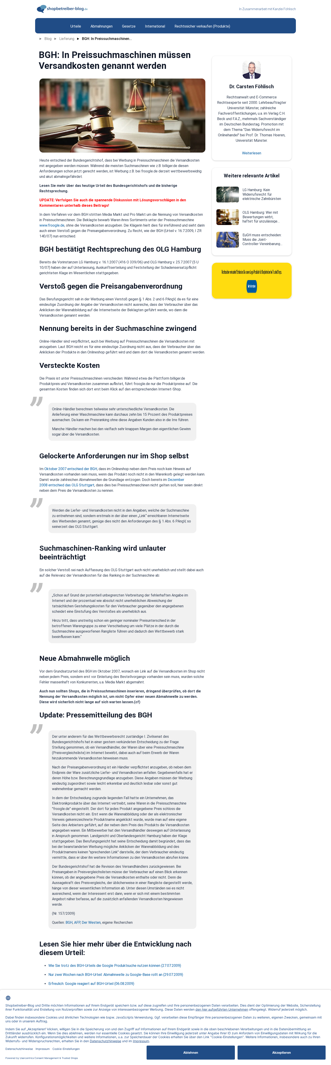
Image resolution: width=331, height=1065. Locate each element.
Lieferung (66, 39)
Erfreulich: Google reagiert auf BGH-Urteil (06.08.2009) (91, 983)
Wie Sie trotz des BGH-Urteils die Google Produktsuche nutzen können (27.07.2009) (114, 965)
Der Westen (91, 922)
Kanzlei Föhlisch (284, 9)
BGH (69, 922)
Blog (48, 39)
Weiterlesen (251, 153)
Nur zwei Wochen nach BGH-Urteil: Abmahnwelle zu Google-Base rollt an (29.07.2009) (115, 974)
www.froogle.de (51, 225)
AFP (77, 922)
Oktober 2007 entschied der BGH (70, 469)
